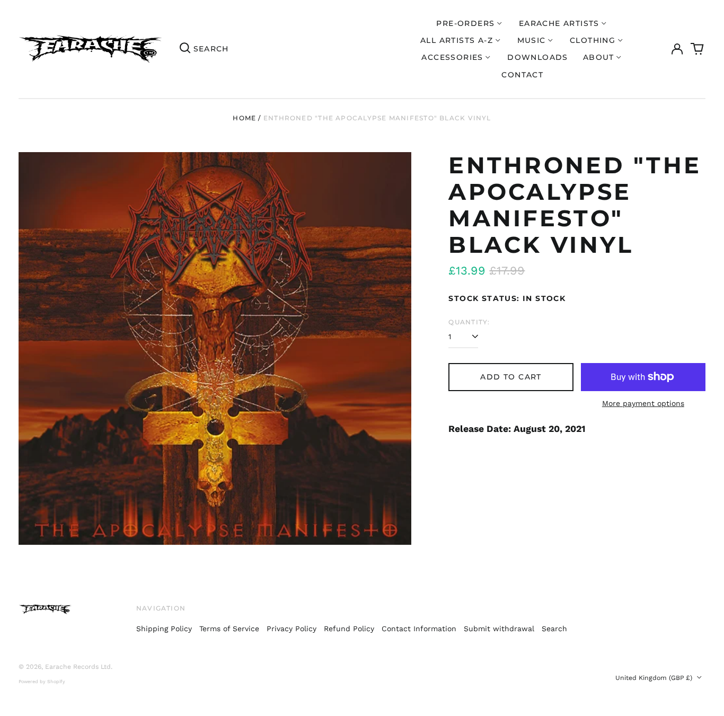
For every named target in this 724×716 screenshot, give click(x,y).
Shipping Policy (164, 628)
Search (554, 628)
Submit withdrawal (499, 628)
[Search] (184, 49)
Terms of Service (229, 628)
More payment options (643, 403)
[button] (697, 49)
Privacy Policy (291, 628)
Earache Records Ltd (78, 666)
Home (244, 118)
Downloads (537, 57)
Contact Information (419, 628)
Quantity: (469, 322)
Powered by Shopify (42, 681)
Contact (522, 74)
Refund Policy (349, 628)
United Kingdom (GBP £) (654, 678)
